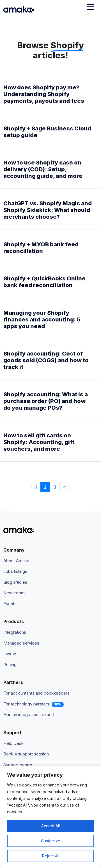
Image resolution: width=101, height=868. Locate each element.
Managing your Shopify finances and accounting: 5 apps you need (41, 319)
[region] (50, 817)
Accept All (50, 825)
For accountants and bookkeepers (36, 693)
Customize (50, 840)
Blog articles (15, 582)
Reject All (50, 855)
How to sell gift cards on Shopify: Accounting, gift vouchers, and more (38, 442)
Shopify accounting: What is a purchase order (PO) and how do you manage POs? (45, 401)
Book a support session (26, 754)
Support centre (17, 764)
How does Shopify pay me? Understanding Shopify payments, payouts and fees (43, 94)
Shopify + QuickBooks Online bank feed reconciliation (44, 281)
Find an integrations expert (28, 714)
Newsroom (14, 592)
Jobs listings (15, 571)
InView (9, 653)
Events (10, 603)
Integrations (14, 632)
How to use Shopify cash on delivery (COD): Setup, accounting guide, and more (42, 169)
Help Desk (13, 743)
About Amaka (16, 560)
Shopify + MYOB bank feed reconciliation (41, 247)
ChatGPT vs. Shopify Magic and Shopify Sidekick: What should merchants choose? (47, 210)
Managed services (21, 643)
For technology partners (26, 704)
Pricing (10, 664)
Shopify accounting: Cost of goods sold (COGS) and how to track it (46, 360)
